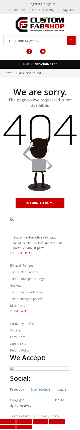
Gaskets (16, 285)
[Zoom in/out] (8, 421)
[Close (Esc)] (57, 421)
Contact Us (18, 344)
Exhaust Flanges (21, 265)
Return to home (40, 203)
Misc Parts (17, 305)
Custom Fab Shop (41, 400)
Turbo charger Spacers (26, 299)
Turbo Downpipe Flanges (28, 279)
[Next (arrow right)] (24, 427)
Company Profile (22, 323)
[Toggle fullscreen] (24, 421)
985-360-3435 (46, 64)
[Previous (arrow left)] (8, 427)
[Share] (40, 421)
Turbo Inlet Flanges (24, 272)
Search (71, 40)
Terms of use (20, 416)
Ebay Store (18, 337)
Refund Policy (20, 350)
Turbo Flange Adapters (26, 292)
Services (16, 330)
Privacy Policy (48, 416)
